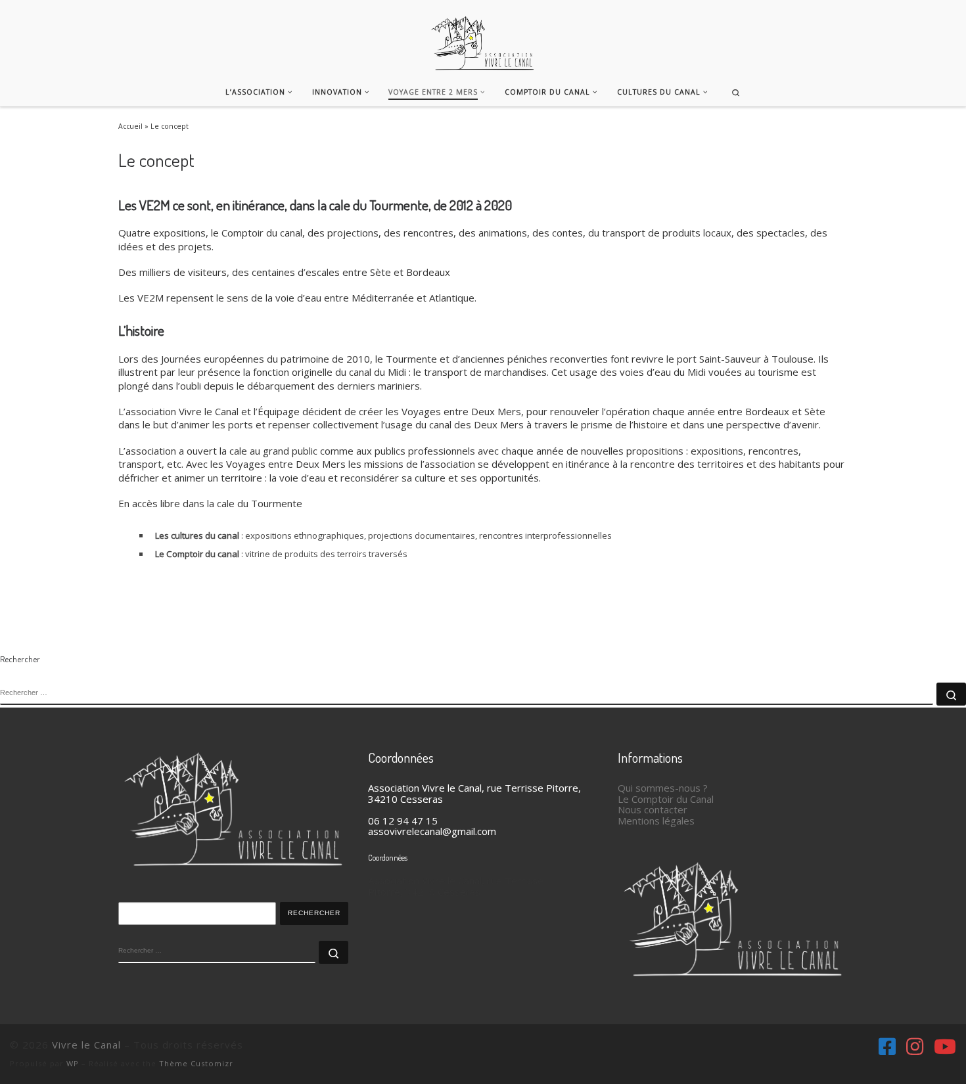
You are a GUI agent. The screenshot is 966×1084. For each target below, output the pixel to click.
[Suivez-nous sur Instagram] (914, 1046)
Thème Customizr (196, 1063)
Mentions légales (656, 820)
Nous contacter (652, 809)
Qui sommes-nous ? (663, 787)
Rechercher (314, 912)
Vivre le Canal (86, 1044)
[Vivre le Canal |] (483, 36)
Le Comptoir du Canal (666, 798)
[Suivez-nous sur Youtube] (945, 1046)
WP (72, 1063)
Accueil (130, 126)
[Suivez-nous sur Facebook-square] (887, 1046)
